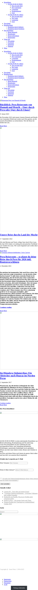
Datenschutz (7, 581)
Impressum (7, 579)
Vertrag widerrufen (19, 588)
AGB (5, 584)
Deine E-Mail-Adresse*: (7, 470)
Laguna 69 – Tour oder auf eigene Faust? (16, 491)
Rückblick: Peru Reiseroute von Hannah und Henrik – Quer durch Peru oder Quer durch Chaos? (17, 107)
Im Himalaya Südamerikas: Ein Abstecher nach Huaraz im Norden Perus (17, 376)
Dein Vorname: (4, 463)
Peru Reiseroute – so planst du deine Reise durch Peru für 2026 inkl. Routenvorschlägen (18, 259)
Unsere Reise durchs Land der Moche (19, 234)
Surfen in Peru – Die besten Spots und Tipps (17, 500)
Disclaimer (7, 583)
